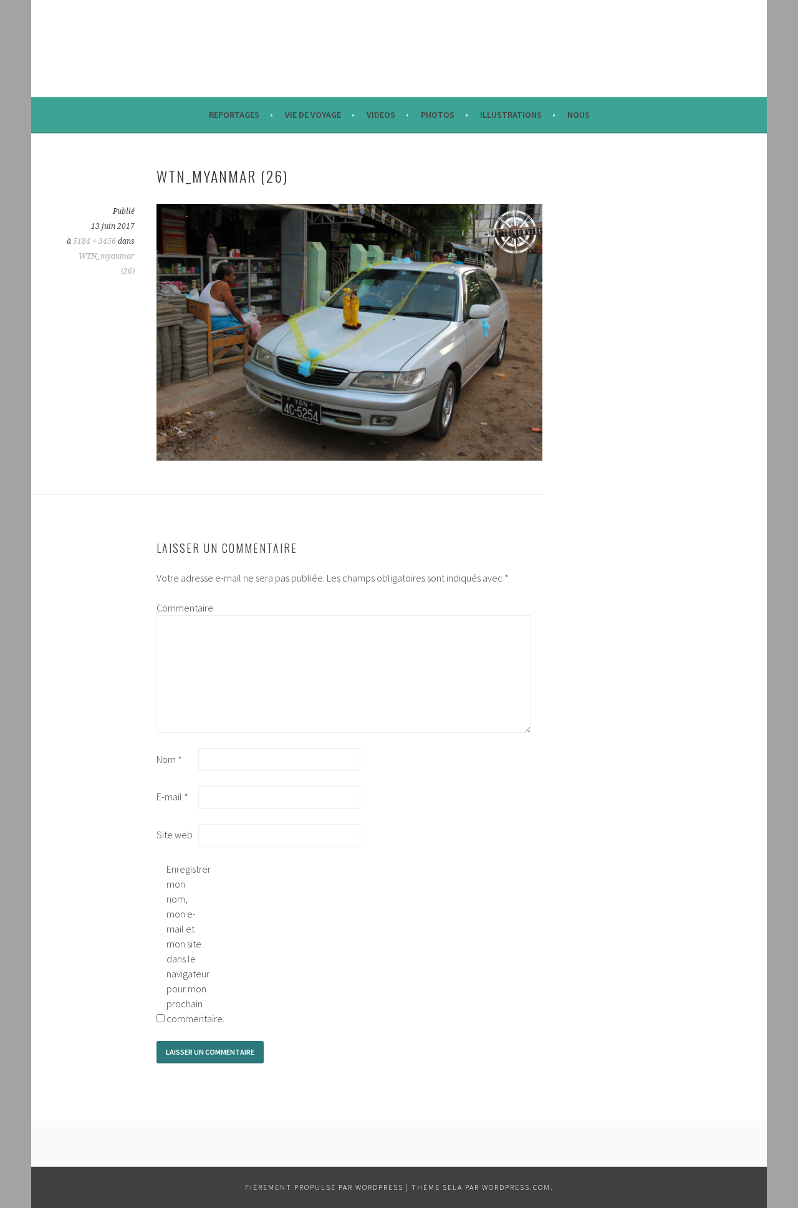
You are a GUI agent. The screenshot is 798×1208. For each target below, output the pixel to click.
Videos (381, 114)
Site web (174, 834)
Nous (578, 114)
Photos (437, 114)
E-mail (172, 796)
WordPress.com (516, 1187)
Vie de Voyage (313, 114)
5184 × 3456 (94, 241)
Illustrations (511, 114)
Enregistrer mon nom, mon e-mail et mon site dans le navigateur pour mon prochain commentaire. (186, 944)
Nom (169, 759)
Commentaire (176, 608)
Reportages (234, 114)
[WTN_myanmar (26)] (349, 457)
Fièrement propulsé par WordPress (324, 1187)
